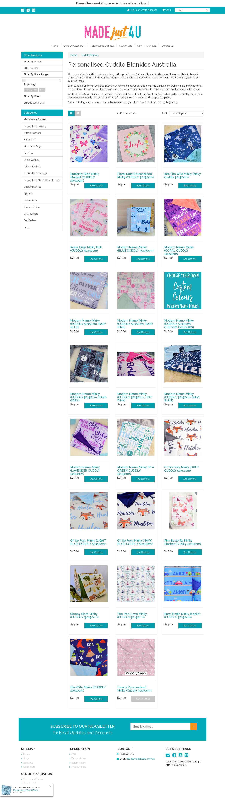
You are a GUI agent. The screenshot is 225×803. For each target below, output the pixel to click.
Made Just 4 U (35, 102)
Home (55, 45)
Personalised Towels (35, 126)
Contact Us (167, 45)
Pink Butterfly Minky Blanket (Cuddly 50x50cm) (182, 542)
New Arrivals (125, 45)
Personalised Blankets (102, 45)
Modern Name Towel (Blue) (25, 790)
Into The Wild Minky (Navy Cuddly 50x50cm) (182, 175)
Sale (139, 45)
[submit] (193, 726)
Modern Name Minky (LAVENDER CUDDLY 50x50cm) (85, 470)
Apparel (28, 193)
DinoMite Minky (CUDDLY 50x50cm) (88, 688)
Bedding (28, 153)
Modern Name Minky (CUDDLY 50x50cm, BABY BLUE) (88, 324)
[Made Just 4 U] (112, 32)
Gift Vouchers (31, 213)
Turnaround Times (33, 779)
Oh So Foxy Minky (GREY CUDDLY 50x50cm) (181, 468)
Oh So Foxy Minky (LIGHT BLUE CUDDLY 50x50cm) (88, 542)
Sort (164, 113)
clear (42, 90)
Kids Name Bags (32, 146)
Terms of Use (78, 758)
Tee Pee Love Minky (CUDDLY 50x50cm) (132, 615)
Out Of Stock (143, 699)
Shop (26, 758)
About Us (28, 762)
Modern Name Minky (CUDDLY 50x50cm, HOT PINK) (134, 397)
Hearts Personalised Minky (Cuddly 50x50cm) (134, 688)
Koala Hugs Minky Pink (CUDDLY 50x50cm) (86, 248)
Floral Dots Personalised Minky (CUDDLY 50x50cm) (135, 175)
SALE (26, 227)
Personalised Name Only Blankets (42, 180)
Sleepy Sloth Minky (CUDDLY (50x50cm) (84, 615)
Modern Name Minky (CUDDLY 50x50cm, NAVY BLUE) (182, 397)
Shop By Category (74, 45)
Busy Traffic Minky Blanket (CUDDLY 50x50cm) (182, 615)
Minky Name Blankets (35, 119)
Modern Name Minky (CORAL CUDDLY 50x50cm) (179, 250)
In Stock (32, 68)
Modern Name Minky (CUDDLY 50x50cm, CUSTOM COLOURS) (179, 324)
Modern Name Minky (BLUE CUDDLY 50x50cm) (135, 248)
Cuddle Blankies (32, 186)
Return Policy (78, 762)
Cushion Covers (32, 133)
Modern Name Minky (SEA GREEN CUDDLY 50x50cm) (135, 470)
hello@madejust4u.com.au (141, 758)
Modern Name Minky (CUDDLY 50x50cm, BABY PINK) (135, 324)
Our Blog (151, 45)
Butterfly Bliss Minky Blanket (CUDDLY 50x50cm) (84, 177)
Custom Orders (32, 207)
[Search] (207, 10)
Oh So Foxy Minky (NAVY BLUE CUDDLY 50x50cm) (135, 542)
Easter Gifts (30, 139)
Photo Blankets (32, 159)
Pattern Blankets (32, 166)
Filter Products (33, 55)
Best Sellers (30, 220)
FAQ (73, 754)
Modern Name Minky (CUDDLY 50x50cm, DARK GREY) (88, 397)
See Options (96, 185)
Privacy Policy (78, 767)
